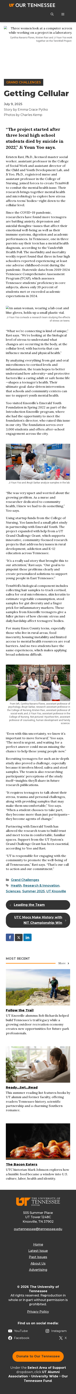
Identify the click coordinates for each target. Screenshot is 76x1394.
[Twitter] (19, 937)
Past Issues (38, 1257)
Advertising (38, 1270)
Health (16, 885)
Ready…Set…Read (22, 1087)
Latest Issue (38, 1251)
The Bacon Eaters (21, 1164)
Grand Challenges (23, 82)
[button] (52, 14)
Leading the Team (29, 905)
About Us (38, 1263)
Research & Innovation (41, 885)
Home (38, 1244)
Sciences (13, 891)
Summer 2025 (33, 891)
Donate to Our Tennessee (38, 1356)
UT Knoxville (56, 891)
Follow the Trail (20, 1010)
